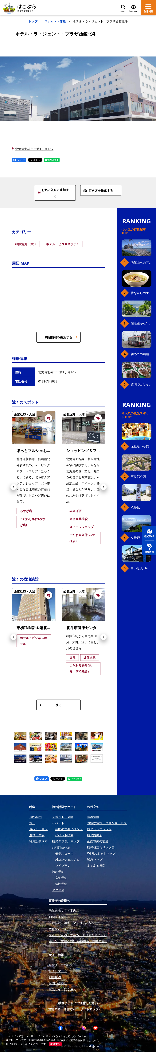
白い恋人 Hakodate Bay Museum (141, 568)
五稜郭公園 (138, 477)
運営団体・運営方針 (62, 1009)
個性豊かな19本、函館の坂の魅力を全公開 (141, 323)
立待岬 (135, 538)
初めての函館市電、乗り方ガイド (141, 354)
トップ (32, 21)
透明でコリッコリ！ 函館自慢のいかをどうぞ (141, 384)
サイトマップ (89, 1009)
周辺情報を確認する (58, 337)
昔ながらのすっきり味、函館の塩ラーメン (141, 293)
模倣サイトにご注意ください (78, 1003)
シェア (20, 160)
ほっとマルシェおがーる (37, 450)
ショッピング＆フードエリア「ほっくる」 (102, 450)
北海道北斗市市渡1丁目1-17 (34, 149)
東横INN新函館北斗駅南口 (39, 627)
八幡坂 (135, 507)
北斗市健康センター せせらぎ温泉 (96, 627)
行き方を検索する (101, 190)
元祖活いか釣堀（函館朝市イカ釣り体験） (141, 446)
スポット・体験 (55, 21)
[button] (13, 487)
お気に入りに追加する (55, 193)
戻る (59, 705)
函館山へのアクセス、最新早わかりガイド (141, 262)
